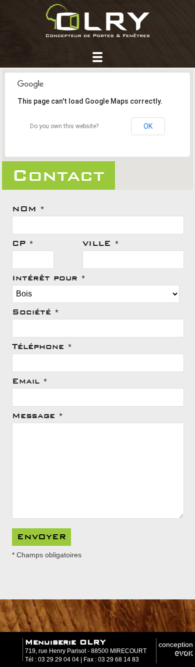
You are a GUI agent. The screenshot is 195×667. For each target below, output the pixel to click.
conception (175, 644)
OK (148, 126)
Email (30, 381)
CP (23, 243)
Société (35, 312)
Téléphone (42, 347)
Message (37, 416)
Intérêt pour (49, 278)
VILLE (100, 243)
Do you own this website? (64, 126)
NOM (28, 209)
